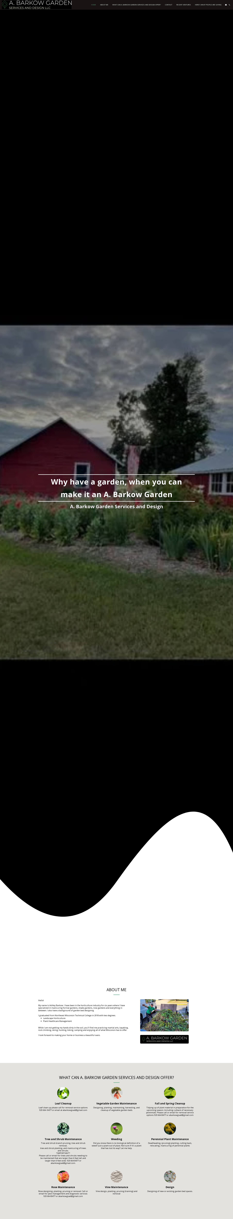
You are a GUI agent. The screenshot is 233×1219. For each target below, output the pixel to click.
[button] (226, 5)
